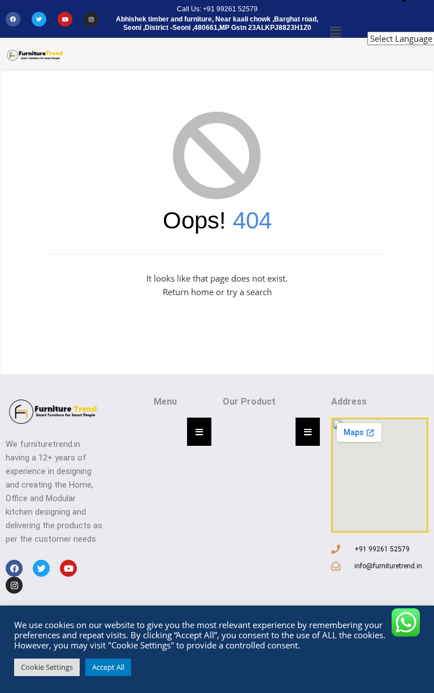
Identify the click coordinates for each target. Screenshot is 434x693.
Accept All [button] (108, 667)
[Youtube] (65, 19)
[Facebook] (13, 19)
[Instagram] (91, 19)
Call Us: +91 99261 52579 (217, 9)
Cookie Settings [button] (47, 667)
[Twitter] (39, 19)
